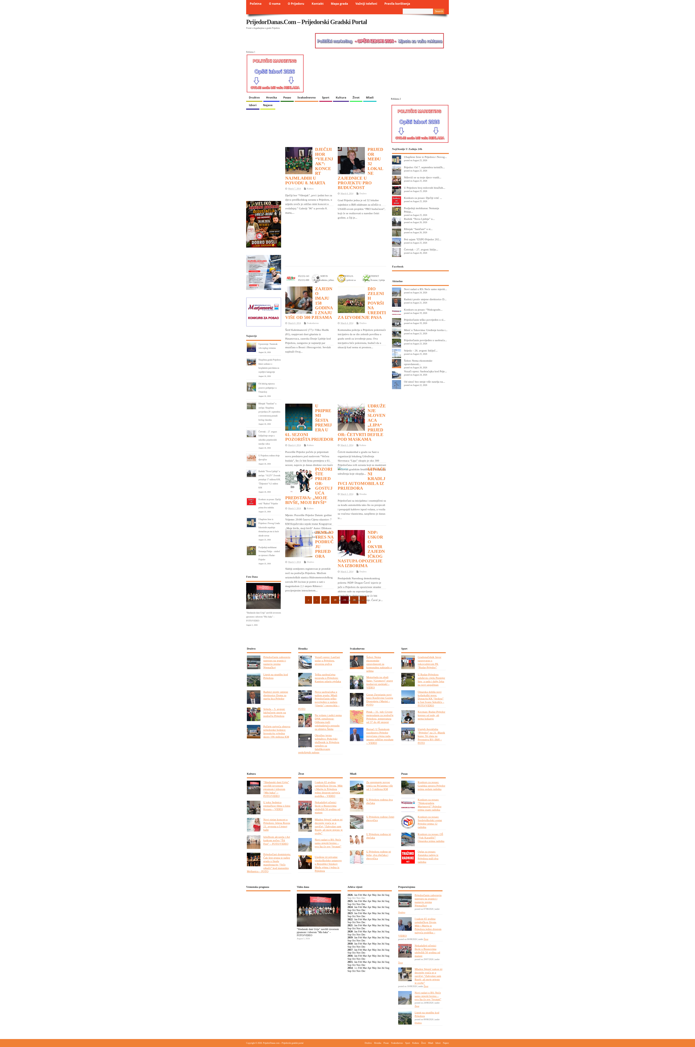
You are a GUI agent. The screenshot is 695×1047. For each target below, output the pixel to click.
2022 (350, 919)
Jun (379, 895)
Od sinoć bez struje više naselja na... (424, 381)
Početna (256, 4)
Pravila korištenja (397, 4)
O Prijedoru (296, 4)
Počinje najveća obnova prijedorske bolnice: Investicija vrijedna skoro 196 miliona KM (276, 731)
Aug (387, 895)
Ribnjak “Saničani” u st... (418, 229)
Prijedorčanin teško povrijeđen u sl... (424, 319)
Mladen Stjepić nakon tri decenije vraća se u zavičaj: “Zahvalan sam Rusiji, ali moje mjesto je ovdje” (329, 826)
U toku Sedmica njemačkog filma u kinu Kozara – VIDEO (276, 806)
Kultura (341, 97)
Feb (360, 895)
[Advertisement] (335, 235)
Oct (354, 904)
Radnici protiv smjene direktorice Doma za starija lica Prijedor (275, 695)
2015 (350, 962)
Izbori (253, 105)
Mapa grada (339, 4)
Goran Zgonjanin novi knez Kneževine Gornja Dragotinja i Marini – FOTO (379, 699)
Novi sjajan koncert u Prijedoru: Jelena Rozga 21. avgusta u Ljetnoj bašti (276, 824)
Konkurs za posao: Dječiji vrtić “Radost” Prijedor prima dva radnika (269, 503)
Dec (363, 904)
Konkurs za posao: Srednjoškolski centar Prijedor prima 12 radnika (430, 822)
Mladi (370, 97)
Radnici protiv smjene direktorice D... (425, 299)
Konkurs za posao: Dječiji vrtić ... (423, 197)
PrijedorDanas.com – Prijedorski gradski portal (306, 22)
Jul (383, 895)
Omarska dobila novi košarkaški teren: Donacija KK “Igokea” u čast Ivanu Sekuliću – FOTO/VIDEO (431, 698)
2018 (350, 943)
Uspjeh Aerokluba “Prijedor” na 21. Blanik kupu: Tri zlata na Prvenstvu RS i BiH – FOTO (431, 736)
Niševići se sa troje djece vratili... (422, 177)
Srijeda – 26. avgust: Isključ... (421, 350)
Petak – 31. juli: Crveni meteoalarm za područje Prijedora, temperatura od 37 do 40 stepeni (379, 717)
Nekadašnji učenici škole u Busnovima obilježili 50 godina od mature (327, 807)
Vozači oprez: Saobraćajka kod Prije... (425, 371)
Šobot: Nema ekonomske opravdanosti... (418, 362)
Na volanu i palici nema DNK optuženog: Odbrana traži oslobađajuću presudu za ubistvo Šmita (328, 722)
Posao (287, 97)
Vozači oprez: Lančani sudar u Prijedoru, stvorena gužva (327, 660)
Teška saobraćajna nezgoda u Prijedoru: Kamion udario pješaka (328, 678)
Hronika (271, 97)
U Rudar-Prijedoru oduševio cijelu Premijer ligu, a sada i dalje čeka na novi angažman (431, 679)
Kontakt (318, 4)
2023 (350, 913)
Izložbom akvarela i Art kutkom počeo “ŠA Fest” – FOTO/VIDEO (276, 840)
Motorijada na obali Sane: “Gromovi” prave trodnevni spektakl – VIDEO (379, 682)
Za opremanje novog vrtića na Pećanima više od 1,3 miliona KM (379, 786)
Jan (355, 895)
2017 (350, 949)
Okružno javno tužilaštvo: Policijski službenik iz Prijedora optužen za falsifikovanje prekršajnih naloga (318, 744)
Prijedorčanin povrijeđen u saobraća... (425, 340)
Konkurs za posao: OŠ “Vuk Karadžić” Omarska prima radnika (431, 838)
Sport (325, 97)
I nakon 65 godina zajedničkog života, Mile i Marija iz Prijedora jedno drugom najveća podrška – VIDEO (329, 789)
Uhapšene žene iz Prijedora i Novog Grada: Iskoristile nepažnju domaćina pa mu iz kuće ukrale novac (269, 527)
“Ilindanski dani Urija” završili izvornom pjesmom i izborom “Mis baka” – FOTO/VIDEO (263, 617)
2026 (350, 895)
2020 (350, 931)
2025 (350, 901)
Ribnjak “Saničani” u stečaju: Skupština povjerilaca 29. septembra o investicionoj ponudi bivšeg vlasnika (269, 411)
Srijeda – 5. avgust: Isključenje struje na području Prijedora (274, 712)
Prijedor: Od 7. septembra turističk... (424, 167)
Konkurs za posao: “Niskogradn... (423, 309)
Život (356, 97)
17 (325, 600)
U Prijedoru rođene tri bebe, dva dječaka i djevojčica (378, 855)
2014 (350, 968)
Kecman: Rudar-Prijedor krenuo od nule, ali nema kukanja (431, 715)
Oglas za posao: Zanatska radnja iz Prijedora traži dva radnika (428, 856)
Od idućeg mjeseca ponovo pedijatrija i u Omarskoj (267, 387)
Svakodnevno (306, 97)
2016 (350, 955)
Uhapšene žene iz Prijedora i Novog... (425, 156)
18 (335, 600)
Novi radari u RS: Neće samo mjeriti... (425, 289)
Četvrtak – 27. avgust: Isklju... (421, 249)
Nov (358, 904)
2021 (350, 925)
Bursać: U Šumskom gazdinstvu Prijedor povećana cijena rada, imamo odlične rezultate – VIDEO (379, 736)
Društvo (254, 97)
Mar (365, 895)
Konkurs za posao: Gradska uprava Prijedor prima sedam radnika (431, 786)
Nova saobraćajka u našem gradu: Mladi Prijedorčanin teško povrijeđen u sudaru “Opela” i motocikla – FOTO (319, 700)
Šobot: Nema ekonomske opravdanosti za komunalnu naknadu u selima (379, 664)
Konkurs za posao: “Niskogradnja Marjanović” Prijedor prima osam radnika (429, 804)
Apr (369, 895)
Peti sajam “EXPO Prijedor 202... (422, 239)
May (374, 895)
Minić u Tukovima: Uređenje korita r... (425, 330)
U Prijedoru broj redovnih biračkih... (424, 187)
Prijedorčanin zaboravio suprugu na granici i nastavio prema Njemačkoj (276, 662)
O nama (275, 4)
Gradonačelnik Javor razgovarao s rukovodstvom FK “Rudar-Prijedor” (429, 662)
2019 (350, 937)
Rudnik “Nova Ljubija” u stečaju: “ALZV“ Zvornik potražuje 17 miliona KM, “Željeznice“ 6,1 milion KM (269, 479)
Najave (268, 105)
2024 (350, 907)
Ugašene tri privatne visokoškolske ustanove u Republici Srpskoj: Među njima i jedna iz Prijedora (328, 863)
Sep (349, 904)
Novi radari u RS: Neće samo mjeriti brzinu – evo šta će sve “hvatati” (328, 843)
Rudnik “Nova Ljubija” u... (419, 218)
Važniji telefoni (366, 4)
